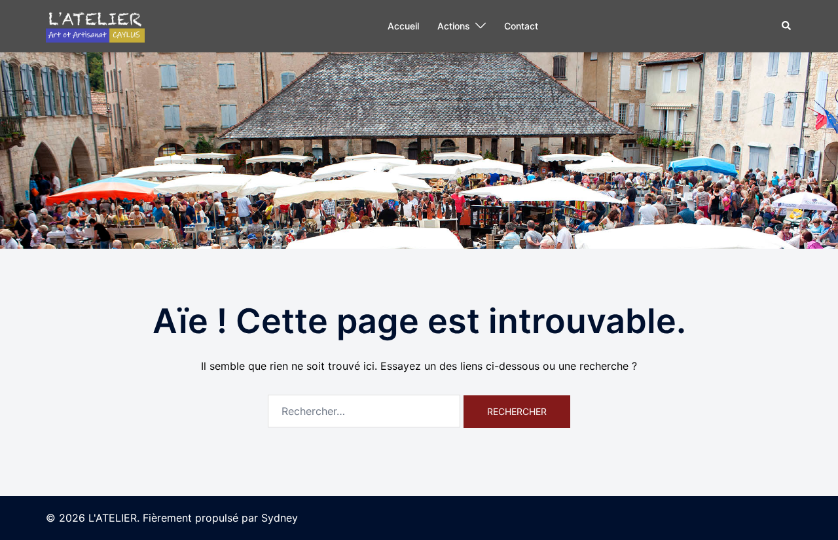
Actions (453, 25)
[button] (787, 26)
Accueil (403, 25)
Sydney (279, 517)
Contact (521, 25)
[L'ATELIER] (95, 24)
